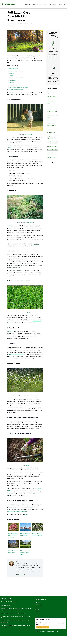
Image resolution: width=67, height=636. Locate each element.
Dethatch (11, 73)
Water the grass (13, 68)
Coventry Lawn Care (52, 106)
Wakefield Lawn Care (52, 149)
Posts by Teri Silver (20, 574)
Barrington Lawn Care (52, 96)
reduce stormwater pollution (16, 354)
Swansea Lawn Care (52, 143)
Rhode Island (10, 26)
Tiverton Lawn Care (52, 146)
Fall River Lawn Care (52, 120)
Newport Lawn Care (52, 129)
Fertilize (11, 82)
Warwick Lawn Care (52, 152)
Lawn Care (28, 4)
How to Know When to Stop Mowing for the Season (14, 613)
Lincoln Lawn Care (52, 122)
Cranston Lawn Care (52, 108)
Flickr (25, 134)
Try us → (53, 58)
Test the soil (12, 80)
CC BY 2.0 (29, 134)
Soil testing (10, 331)
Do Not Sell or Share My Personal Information (46, 631)
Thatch (9, 225)
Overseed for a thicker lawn (16, 78)
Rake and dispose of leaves (16, 71)
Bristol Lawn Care (51, 99)
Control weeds (13, 85)
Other (60, 4)
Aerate (11, 75)
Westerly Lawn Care (52, 154)
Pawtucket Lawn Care (52, 141)
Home (36, 611)
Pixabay (29, 312)
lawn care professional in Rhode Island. (17, 511)
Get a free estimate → (42, 627)
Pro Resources (46, 4)
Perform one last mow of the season (18, 87)
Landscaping (37, 4)
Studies (55, 4)
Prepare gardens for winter (16, 89)
